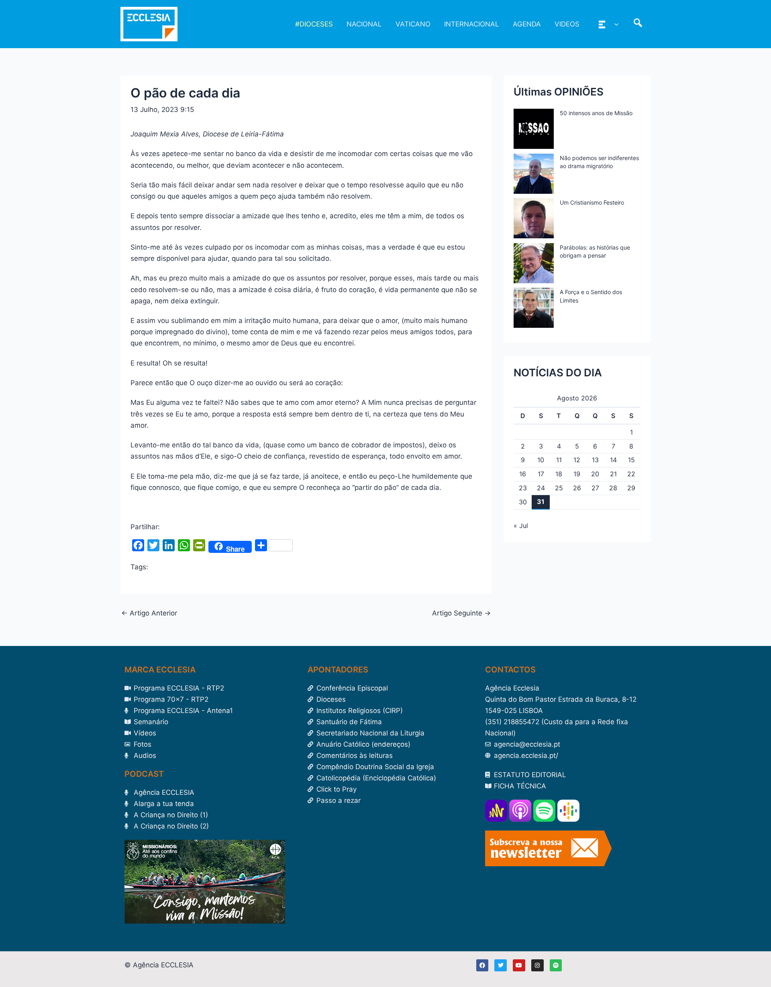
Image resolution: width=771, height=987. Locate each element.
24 (541, 488)
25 (559, 488)
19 (576, 474)
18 (558, 474)
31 (541, 502)
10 (540, 460)
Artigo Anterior (149, 613)
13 (595, 460)
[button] (614, 24)
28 (613, 488)
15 (631, 460)
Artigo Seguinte (461, 613)
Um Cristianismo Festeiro (592, 202)
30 (523, 502)
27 (595, 488)
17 (541, 474)
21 (613, 474)
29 (631, 488)
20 (595, 474)
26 (577, 488)
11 (559, 460)
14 (613, 460)
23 (523, 488)
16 (522, 474)
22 (631, 474)
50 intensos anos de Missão (596, 113)
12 (576, 460)
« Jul (521, 526)
